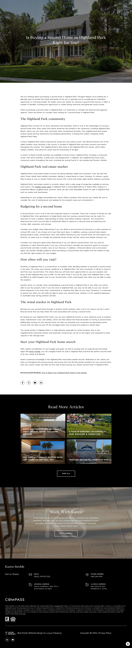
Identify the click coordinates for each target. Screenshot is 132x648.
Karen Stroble (34, 351)
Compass (57, 606)
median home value (43, 187)
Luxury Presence (54, 633)
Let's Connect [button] (66, 533)
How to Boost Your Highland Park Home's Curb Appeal (64, 373)
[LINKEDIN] (7, 640)
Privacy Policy (105, 633)
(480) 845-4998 (96, 576)
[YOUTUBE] (13, 640)
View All (66, 473)
